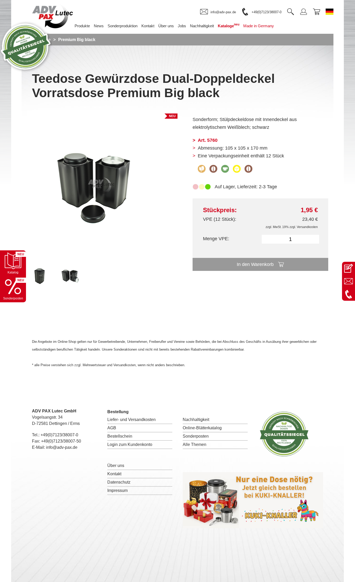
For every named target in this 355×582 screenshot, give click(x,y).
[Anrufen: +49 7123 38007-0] (348, 294)
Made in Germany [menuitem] (258, 26)
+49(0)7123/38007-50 (61, 441)
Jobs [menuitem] (182, 26)
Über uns (115, 465)
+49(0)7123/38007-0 (59, 435)
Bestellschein (119, 436)
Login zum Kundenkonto (129, 444)
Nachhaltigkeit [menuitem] (202, 26)
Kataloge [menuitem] (228, 25)
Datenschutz (118, 482)
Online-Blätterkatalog (202, 428)
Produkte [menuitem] (82, 26)
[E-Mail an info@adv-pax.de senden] (348, 281)
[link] (218, 12)
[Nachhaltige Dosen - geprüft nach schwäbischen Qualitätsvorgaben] (26, 71)
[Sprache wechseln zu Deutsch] (329, 12)
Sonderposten (196, 436)
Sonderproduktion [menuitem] (122, 26)
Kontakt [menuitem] (147, 26)
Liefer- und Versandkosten (131, 419)
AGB (111, 428)
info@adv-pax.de (61, 447)
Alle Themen (194, 444)
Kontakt (114, 474)
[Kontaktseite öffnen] (348, 268)
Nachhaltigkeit (196, 419)
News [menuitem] (99, 26)
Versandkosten (307, 227)
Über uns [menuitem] (166, 26)
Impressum (117, 490)
